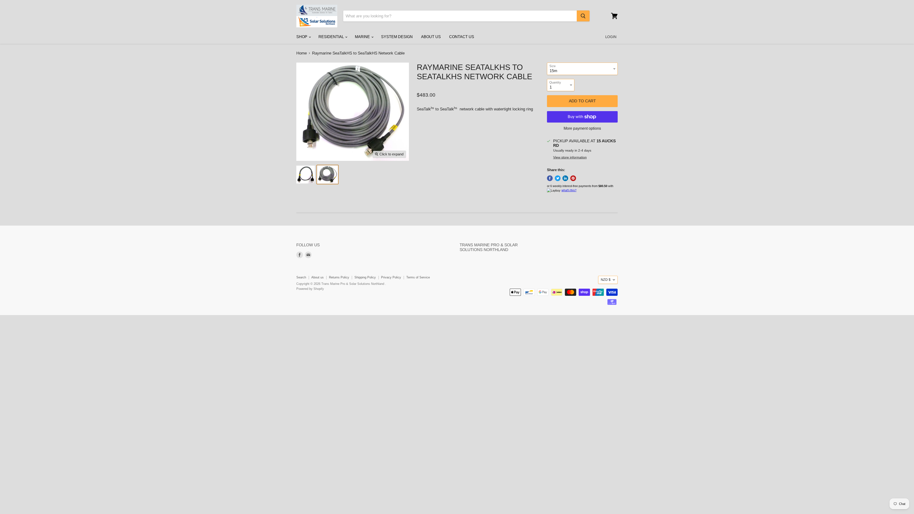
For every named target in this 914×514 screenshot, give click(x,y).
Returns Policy (339, 277)
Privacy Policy (391, 277)
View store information (570, 157)
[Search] (583, 15)
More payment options (582, 128)
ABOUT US (431, 37)
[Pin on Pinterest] (573, 178)
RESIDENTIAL (331, 37)
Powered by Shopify (310, 289)
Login (610, 37)
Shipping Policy (365, 277)
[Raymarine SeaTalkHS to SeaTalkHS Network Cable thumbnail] (305, 174)
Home (301, 53)
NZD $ (606, 280)
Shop (302, 37)
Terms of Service (418, 277)
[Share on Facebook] (550, 178)
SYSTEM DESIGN (397, 37)
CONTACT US (461, 37)
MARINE (363, 37)
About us (317, 277)
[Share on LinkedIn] (565, 178)
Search (301, 277)
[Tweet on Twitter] (558, 178)
